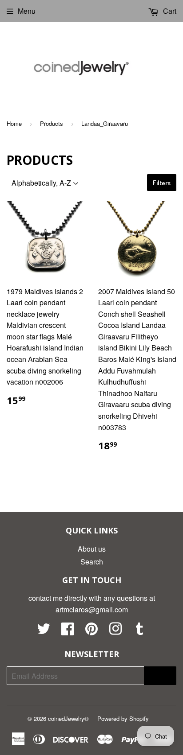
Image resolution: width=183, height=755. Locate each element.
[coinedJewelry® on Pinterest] (91, 631)
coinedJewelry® (68, 718)
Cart (168, 11)
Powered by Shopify (123, 718)
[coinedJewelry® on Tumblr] (139, 631)
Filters (162, 183)
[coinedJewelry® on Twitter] (43, 631)
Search (91, 562)
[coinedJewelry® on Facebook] (67, 631)
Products (51, 123)
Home (14, 123)
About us (92, 549)
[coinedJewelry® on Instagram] (115, 631)
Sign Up (160, 676)
